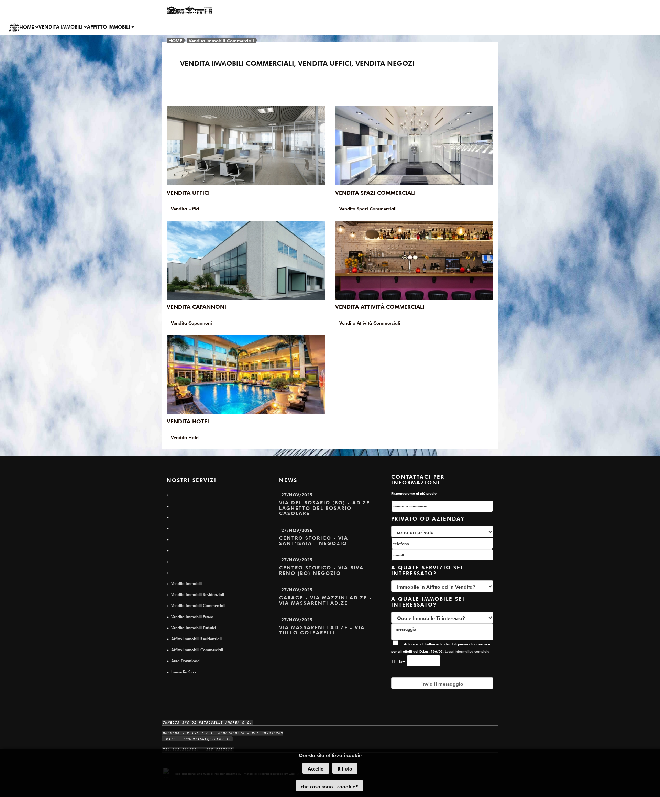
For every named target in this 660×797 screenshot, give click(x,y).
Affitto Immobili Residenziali (196, 638)
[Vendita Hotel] (246, 374)
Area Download (185, 660)
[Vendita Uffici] (246, 145)
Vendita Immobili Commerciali (221, 40)
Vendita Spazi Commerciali (375, 191)
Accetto (316, 768)
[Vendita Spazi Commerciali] (414, 145)
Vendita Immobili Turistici (193, 627)
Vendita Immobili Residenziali (197, 594)
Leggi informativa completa (467, 651)
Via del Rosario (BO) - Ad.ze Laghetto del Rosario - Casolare (324, 507)
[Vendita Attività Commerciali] (414, 260)
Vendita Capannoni (196, 306)
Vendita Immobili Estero (192, 616)
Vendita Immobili (61, 26)
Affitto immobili (109, 26)
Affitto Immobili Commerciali (197, 649)
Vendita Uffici (188, 191)
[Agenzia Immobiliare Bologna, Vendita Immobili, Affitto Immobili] (189, 10)
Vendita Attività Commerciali (380, 306)
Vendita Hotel (188, 420)
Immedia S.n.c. (184, 671)
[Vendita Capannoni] (246, 260)
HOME (27, 26)
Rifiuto (345, 768)
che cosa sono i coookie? (329, 786)
